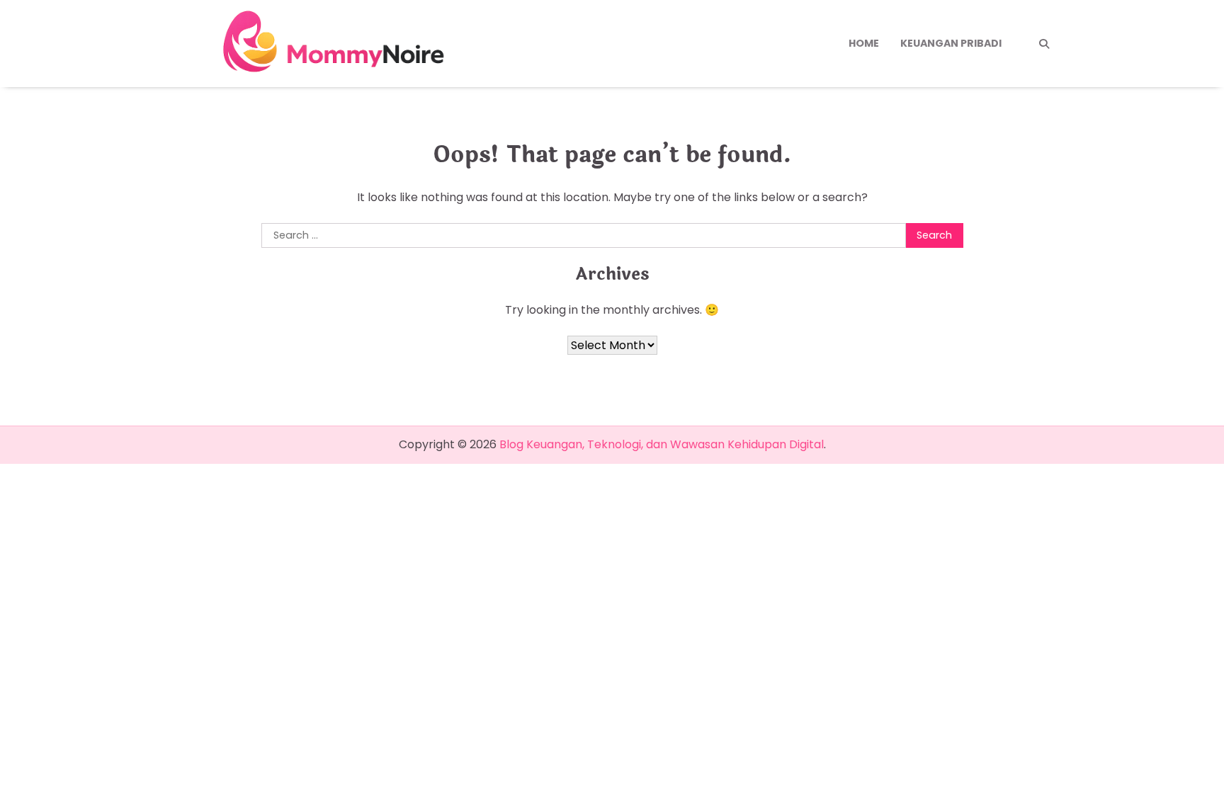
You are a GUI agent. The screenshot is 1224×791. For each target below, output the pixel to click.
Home (864, 43)
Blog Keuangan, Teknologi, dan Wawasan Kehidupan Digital (661, 444)
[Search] (1044, 44)
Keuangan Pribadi (951, 43)
